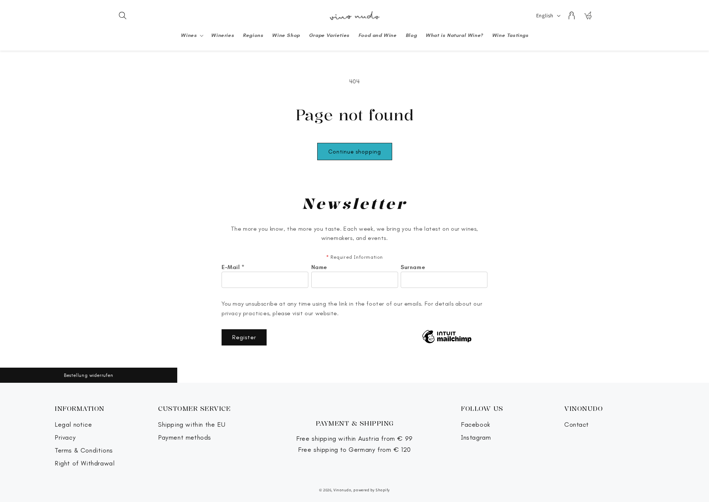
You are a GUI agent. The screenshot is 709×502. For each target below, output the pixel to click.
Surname (413, 267)
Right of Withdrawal (84, 463)
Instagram (476, 437)
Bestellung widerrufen (88, 375)
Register (244, 337)
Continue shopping (354, 151)
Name (319, 267)
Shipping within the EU (191, 425)
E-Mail (233, 267)
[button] (122, 15)
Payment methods (184, 437)
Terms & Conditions (84, 450)
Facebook (475, 425)
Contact (576, 425)
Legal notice (73, 425)
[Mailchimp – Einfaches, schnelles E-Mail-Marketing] (446, 337)
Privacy (65, 437)
